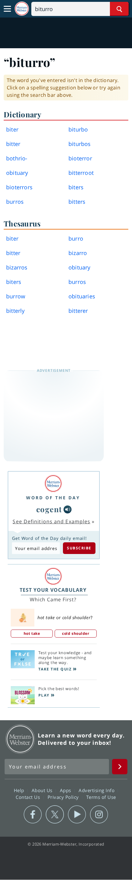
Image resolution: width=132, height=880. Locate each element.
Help (20, 790)
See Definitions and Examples (51, 521)
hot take (32, 633)
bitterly (15, 310)
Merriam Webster (20, 739)
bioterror (80, 158)
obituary (17, 172)
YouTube (77, 814)
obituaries (81, 296)
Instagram (99, 814)
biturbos (79, 143)
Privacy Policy (64, 797)
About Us (43, 790)
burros (15, 201)
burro (75, 238)
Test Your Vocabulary (53, 590)
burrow (15, 296)
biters (75, 187)
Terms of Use (101, 797)
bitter (13, 143)
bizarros (17, 267)
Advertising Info (97, 790)
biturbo (78, 129)
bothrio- (17, 158)
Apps (66, 790)
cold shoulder (75, 633)
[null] (68, 509)
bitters (76, 201)
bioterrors (19, 187)
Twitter (55, 814)
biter (12, 129)
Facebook (33, 814)
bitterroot (81, 172)
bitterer (78, 310)
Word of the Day (53, 498)
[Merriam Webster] (53, 483)
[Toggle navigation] (7, 9)
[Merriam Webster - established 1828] (22, 9)
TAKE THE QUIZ (55, 669)
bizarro (77, 253)
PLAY (43, 695)
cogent (49, 509)
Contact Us (28, 797)
